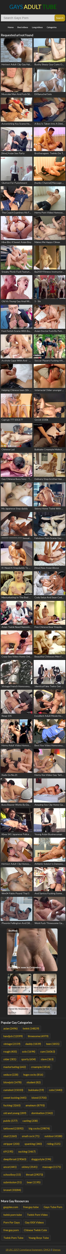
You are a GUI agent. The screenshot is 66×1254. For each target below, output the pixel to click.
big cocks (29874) (39, 1128)
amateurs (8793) (35, 1105)
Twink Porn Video (37, 1214)
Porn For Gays (11, 1222)
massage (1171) (51, 1166)
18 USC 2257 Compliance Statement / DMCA (28, 1249)
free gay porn (11, 1230)
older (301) (9, 1059)
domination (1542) (42, 1113)
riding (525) (53, 1143)
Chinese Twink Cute (35, 1230)
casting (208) (30, 1120)
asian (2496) (10, 1028)
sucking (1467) (27, 1151)
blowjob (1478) (12, 1082)
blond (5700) (39, 1097)
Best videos (22, 27)
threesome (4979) (38, 1036)
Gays (33, 6)
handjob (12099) (13, 1036)
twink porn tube (12, 1214)
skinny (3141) (29, 1166)
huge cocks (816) (33, 1074)
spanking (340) (33, 1143)
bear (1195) (33, 1182)
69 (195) (8, 1151)
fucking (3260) (11, 1105)
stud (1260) (10, 1136)
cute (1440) (55, 1089)
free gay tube (31, 1207)
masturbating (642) (14, 1066)
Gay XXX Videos (34, 1222)
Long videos (37, 27)
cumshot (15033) (13, 1089)
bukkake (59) (36, 1089)
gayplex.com (10, 1207)
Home (11, 27)
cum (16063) (47, 1051)
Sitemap (56, 1249)
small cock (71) (30, 1136)
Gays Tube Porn (53, 1207)
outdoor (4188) (53, 1136)
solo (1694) (28, 1051)
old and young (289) (14, 1113)
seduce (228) (10, 1074)
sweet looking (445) (14, 1097)
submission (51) (12, 1182)
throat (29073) (34, 1174)
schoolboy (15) (12, 1174)
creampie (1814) (40, 1066)
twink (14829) (31, 1028)
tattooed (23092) (13, 1128)
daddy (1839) (33, 1043)
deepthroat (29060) (14, 1159)
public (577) (10, 1120)
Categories (52, 27)
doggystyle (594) (41, 1159)
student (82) (34, 1082)
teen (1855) (52, 1043)
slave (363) (47, 1059)
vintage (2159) (11, 1043)
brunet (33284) (12, 1189)
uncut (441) (10, 1166)
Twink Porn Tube (13, 1237)
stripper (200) (11, 1143)
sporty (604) (28, 1059)
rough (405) (10, 1051)
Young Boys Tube (38, 1237)
